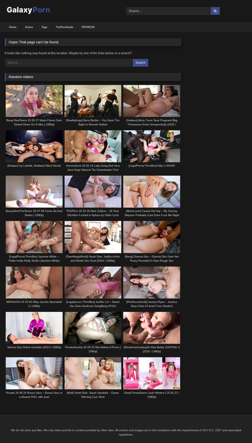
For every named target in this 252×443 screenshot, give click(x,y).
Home (13, 27)
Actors (29, 27)
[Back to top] (239, 431)
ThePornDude (64, 27)
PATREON (88, 27)
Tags (44, 27)
